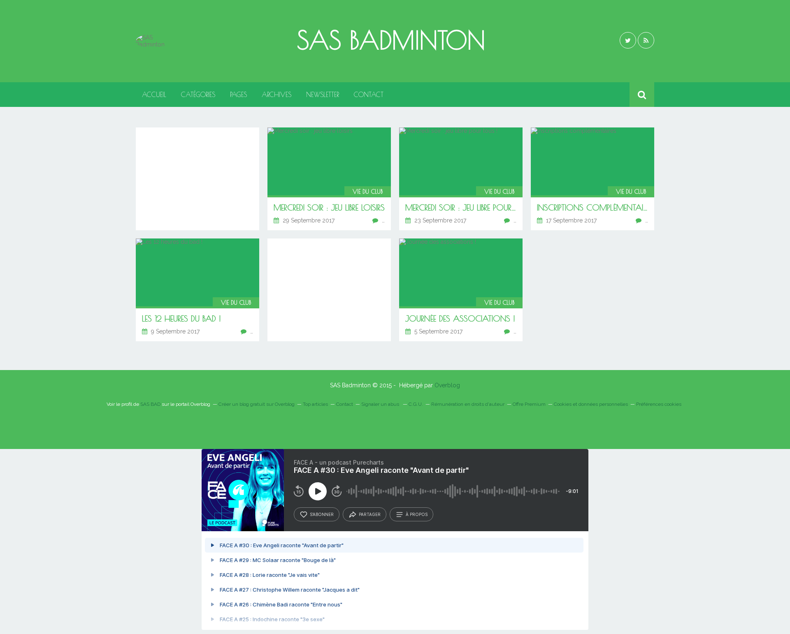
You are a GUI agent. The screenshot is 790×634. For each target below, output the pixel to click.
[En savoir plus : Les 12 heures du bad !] (197, 289)
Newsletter (322, 94)
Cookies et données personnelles (591, 404)
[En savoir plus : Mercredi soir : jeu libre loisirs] (329, 178)
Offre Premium (529, 404)
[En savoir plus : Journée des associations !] (461, 289)
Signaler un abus (380, 404)
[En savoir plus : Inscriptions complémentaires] (592, 178)
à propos (417, 514)
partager (370, 514)
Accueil (154, 94)
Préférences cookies (658, 404)
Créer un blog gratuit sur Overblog (256, 404)
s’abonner (322, 514)
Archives (276, 94)
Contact (368, 94)
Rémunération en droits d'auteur (467, 404)
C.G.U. (416, 404)
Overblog (447, 385)
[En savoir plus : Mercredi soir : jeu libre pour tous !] (461, 178)
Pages (238, 94)
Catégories (198, 94)
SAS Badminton (391, 40)
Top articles (315, 404)
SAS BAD (150, 404)
